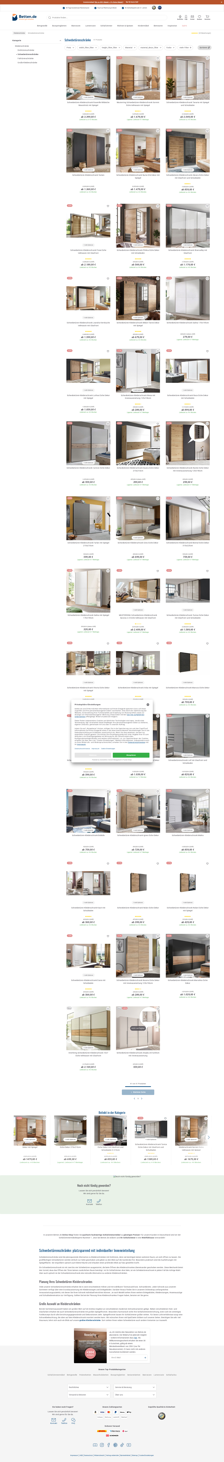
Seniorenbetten (133, 1375)
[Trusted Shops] (154, 8)
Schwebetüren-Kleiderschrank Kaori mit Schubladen (88, 909)
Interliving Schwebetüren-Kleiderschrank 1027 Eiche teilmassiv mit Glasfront (88, 1054)
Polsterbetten (85, 1375)
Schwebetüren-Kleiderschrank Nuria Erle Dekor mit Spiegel (138, 176)
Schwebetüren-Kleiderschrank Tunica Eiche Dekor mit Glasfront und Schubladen (188, 616)
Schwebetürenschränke (28, 54)
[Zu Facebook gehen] (109, 1445)
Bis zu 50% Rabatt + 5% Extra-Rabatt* (109, 2)
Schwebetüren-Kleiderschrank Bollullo (88, 835)
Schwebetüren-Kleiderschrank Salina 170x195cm (188, 323)
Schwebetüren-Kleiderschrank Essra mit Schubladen (88, 981)
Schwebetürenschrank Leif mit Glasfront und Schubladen (187, 761)
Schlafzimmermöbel (56, 1375)
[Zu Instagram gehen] (102, 1445)
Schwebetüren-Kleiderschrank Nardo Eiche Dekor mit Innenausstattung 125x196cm (188, 469)
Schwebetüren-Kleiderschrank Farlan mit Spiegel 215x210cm (88, 544)
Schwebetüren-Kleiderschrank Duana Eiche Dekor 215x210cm (138, 469)
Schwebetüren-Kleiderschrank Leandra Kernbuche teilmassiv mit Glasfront (88, 324)
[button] (209, 1137)
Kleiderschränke (22, 46)
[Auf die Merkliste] (108, 58)
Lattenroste (90, 26)
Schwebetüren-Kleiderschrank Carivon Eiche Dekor (88, 468)
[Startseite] (24, 17)
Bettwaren (158, 26)
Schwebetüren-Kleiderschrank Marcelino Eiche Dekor (188, 981)
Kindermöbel (143, 26)
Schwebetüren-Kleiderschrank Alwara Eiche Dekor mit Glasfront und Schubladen (187, 176)
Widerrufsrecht (99, 1455)
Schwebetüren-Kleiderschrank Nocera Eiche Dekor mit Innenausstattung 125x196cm (138, 981)
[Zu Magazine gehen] (95, 1445)
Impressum (74, 1455)
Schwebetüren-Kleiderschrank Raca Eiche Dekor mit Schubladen (187, 396)
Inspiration (172, 26)
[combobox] (205, 47)
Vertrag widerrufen (112, 1455)
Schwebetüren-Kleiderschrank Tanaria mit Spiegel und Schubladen (187, 103)
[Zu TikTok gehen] (122, 1445)
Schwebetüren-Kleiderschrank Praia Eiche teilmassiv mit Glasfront (88, 251)
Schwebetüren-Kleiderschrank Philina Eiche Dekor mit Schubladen (138, 251)
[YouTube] (129, 1445)
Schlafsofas (171, 1375)
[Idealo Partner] (160, 8)
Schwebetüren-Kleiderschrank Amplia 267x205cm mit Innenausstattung (138, 1054)
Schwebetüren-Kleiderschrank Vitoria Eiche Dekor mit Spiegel (88, 689)
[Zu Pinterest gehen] (115, 1445)
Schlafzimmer (106, 26)
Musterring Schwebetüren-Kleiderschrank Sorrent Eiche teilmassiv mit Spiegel (138, 103)
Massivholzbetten (100, 1375)
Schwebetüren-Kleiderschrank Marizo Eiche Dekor (138, 760)
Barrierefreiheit (125, 1455)
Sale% (184, 26)
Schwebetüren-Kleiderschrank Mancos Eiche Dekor (187, 688)
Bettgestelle (42, 26)
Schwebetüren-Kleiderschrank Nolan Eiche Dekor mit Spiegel (188, 909)
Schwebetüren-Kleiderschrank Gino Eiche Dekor (138, 543)
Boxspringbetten (59, 26)
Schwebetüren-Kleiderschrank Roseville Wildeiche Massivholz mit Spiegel (88, 103)
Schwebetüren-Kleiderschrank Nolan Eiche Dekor (138, 908)
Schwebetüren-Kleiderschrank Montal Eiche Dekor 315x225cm (187, 544)
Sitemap (135, 1455)
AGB (81, 1455)
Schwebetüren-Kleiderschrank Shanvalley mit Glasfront (187, 251)
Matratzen (75, 26)
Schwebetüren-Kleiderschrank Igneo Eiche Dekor (138, 835)
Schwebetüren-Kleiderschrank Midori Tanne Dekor (88, 760)
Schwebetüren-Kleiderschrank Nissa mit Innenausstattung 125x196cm (138, 396)
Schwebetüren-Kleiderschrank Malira (188, 835)
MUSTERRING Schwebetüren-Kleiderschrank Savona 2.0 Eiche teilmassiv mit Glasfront (138, 616)
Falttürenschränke (26, 58)
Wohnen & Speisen (125, 26)
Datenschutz (88, 1455)
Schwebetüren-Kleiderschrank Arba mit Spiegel (138, 688)
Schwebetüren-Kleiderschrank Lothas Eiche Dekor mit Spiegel (88, 396)
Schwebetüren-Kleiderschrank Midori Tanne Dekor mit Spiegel (138, 324)
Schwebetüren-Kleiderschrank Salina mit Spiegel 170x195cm (88, 616)
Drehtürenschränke (26, 50)
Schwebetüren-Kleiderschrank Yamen (88, 175)
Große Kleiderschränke (27, 63)
